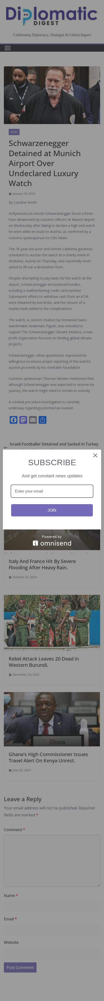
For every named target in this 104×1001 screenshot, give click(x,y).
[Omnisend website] (52, 540)
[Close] (95, 455)
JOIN (52, 510)
